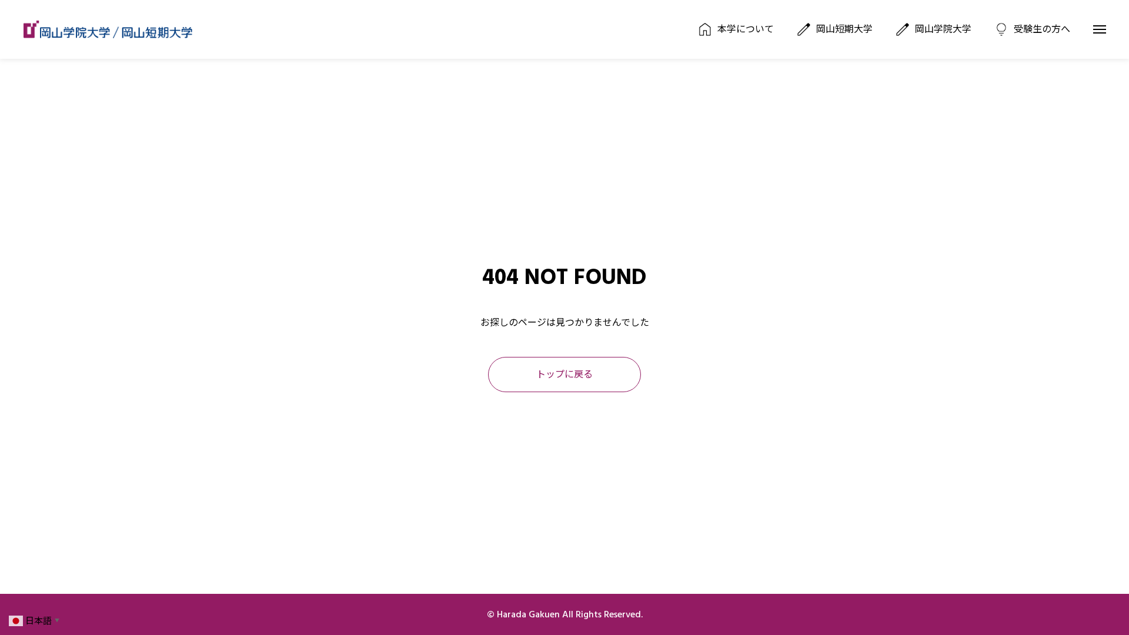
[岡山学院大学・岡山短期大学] (108, 29)
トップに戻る (564, 374)
